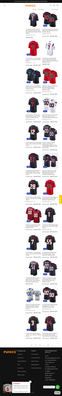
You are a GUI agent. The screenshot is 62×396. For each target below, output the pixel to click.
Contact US (20, 357)
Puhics (32, 392)
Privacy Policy (34, 354)
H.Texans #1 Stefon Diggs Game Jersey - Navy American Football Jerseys (50, 226)
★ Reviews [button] (60, 199)
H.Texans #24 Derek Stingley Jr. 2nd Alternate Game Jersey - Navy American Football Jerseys (50, 335)
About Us (20, 354)
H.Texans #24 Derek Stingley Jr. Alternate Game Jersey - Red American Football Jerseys (50, 198)
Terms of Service (22, 371)
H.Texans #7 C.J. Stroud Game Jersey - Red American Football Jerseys (33, 59)
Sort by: (35, 9)
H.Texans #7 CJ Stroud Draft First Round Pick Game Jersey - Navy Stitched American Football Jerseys (33, 31)
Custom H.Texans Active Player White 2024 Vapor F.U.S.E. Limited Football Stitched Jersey (50, 116)
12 (48, 345)
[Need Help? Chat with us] (57, 387)
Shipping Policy (35, 364)
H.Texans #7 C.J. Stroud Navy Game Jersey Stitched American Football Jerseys (33, 87)
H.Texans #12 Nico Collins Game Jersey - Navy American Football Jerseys (34, 144)
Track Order (21, 368)
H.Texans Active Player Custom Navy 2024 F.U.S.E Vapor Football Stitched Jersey (49, 306)
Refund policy (21, 375)
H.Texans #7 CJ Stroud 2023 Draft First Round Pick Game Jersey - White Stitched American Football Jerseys (50, 60)
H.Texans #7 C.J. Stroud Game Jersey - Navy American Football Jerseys (33, 254)
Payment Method (22, 361)
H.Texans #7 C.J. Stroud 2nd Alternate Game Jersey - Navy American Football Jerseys (33, 116)
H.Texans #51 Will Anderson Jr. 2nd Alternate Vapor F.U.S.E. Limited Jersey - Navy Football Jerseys (33, 172)
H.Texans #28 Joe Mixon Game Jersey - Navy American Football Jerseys (33, 198)
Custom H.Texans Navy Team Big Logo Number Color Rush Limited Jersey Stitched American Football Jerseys (49, 172)
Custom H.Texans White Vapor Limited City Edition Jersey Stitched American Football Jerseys (33, 306)
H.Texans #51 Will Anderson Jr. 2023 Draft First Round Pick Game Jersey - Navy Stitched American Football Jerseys (33, 279)
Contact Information (36, 368)
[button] (4, 5)
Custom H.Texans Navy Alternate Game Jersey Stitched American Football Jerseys (50, 30)
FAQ (19, 364)
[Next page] (52, 345)
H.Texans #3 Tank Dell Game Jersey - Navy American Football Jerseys (33, 335)
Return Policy (34, 361)
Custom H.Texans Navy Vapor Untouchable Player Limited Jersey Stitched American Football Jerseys (49, 279)
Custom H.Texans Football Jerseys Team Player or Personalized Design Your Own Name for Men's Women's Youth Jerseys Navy (49, 145)
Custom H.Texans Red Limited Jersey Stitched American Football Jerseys (33, 226)
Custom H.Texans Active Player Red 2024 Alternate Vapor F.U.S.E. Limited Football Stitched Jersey (49, 87)
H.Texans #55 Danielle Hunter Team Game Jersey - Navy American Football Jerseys (49, 254)
